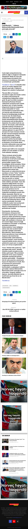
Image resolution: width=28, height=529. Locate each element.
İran (10, 285)
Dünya (21, 1)
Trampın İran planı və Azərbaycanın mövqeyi (12, 335)
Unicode (19, 527)
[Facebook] (10, 521)
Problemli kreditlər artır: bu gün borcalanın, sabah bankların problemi (17, 454)
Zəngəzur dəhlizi (6, 287)
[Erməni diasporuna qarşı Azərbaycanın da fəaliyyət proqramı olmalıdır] (5, 462)
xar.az (13, 85)
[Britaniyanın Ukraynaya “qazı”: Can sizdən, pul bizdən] (5, 441)
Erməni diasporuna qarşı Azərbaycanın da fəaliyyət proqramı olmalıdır (17, 461)
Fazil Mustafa (5, 285)
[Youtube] (14, 521)
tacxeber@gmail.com (17, 517)
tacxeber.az (15, 285)
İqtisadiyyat (16, 1)
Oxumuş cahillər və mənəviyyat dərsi (10, 355)
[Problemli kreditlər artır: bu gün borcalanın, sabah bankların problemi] (5, 455)
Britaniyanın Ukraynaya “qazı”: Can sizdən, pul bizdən (16, 440)
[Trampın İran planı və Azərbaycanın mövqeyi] (5, 448)
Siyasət (7, 1)
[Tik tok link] (15, 4)
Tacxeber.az (6, 85)
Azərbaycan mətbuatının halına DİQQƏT (11, 375)
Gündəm (11, 1)
